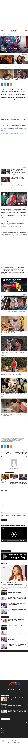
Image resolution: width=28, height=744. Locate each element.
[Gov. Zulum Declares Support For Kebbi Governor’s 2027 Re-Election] (4, 611)
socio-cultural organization (14, 440)
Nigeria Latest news (4, 439)
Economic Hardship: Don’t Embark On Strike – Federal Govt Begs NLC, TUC (21, 454)
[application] (14, 534)
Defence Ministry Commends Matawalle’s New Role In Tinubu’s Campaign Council (17, 598)
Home (1, 33)
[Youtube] (19, 689)
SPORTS (2, 730)
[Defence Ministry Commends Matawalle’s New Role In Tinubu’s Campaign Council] (4, 598)
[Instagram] (11, 689)
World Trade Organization (5, 441)
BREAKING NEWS (4, 726)
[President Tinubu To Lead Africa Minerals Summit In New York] (4, 605)
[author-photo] (14, 462)
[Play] (2, 540)
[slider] (13, 540)
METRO (2, 724)
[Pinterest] (8, 84)
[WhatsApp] (11, 84)
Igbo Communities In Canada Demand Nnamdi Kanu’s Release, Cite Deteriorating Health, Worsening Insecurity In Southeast (14, 483)
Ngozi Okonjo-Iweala (19, 438)
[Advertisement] (14, 14)
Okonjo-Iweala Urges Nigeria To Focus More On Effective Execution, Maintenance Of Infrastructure (4, 481)
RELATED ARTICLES (9, 472)
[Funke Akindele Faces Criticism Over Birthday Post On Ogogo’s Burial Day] (14, 573)
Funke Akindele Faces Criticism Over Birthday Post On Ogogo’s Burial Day (11, 583)
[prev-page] (13, 487)
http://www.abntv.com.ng (14, 468)
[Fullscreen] (25, 540)
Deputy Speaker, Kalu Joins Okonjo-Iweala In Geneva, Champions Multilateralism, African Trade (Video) (23, 483)
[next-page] (14, 487)
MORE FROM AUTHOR (18, 472)
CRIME (2, 728)
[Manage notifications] (3, 741)
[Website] (16, 689)
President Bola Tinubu (5, 440)
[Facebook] (2, 84)
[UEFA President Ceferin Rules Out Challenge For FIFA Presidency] (4, 592)
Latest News (6, 438)
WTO (12, 441)
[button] (14, 534)
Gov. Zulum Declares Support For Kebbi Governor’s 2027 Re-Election (17, 610)
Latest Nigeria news (12, 438)
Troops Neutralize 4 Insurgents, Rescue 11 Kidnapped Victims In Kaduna (6, 454)
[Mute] (23, 540)
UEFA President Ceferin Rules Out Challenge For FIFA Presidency (15, 591)
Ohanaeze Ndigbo (11, 439)
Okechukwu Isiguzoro (19, 439)
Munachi (3, 51)
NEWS (5, 33)
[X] (5, 84)
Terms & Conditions (14, 740)
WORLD (2, 732)
